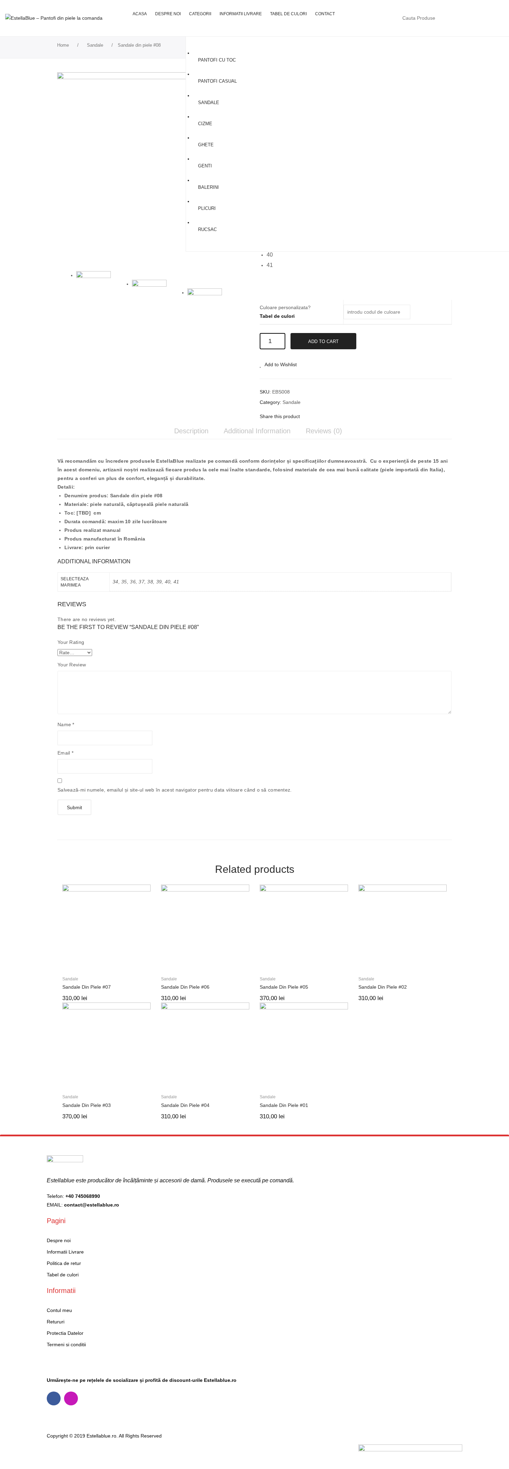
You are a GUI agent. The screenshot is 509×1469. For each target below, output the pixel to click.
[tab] (191, 431)
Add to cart (323, 341)
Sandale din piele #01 (284, 1105)
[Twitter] (319, 416)
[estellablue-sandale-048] (212, 305)
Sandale (95, 45)
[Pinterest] (330, 416)
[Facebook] (308, 416)
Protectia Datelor (65, 1333)
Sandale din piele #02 (382, 987)
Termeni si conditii (66, 1344)
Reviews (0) (324, 431)
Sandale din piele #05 (284, 987)
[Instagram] (71, 1398)
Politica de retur (64, 1263)
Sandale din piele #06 (185, 987)
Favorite (479, 18)
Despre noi (59, 1240)
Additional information (257, 431)
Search (449, 18)
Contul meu (465, 18)
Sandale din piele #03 (86, 1105)
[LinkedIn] (351, 416)
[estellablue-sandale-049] (153, 168)
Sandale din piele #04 (185, 1105)
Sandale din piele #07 (86, 987)
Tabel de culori (277, 316)
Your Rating (70, 642)
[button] (272, 255)
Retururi (55, 1321)
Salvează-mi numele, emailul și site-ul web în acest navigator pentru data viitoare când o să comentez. (174, 790)
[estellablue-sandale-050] (156, 297)
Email (65, 753)
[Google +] (341, 416)
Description (191, 431)
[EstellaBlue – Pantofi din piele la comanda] (53, 18)
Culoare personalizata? (285, 312)
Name (65, 724)
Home (63, 45)
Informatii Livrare (65, 1252)
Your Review (71, 664)
